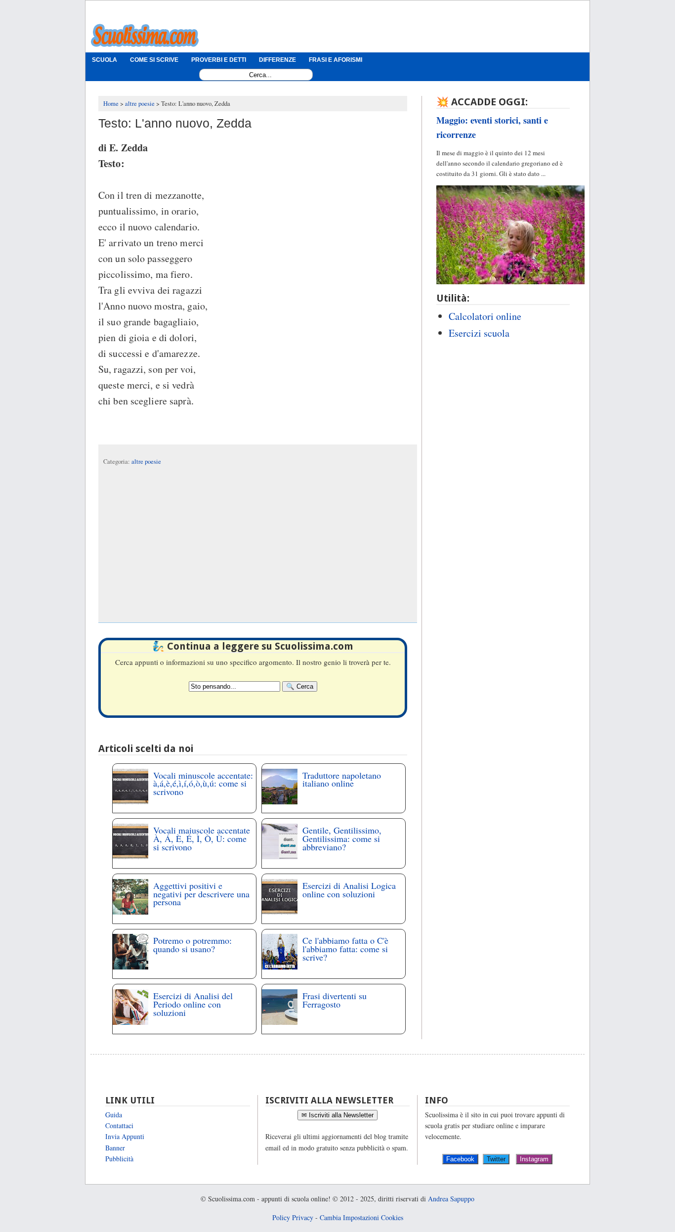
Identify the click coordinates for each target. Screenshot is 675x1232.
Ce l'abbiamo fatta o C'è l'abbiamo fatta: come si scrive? (345, 948)
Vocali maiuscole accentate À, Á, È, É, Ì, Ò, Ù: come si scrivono (201, 838)
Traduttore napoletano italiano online (341, 779)
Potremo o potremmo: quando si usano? (192, 944)
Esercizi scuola (479, 333)
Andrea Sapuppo (451, 1198)
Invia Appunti (124, 1136)
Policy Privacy (292, 1217)
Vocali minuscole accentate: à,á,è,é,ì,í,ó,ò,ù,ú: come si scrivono (203, 783)
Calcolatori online (485, 316)
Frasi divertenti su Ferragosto (334, 1000)
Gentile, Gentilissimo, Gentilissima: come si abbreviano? (341, 838)
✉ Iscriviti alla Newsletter (337, 1115)
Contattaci (119, 1125)
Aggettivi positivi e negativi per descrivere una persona (201, 894)
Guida (113, 1114)
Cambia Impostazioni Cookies (361, 1217)
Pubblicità (119, 1158)
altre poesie (146, 461)
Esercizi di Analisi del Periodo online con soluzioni (193, 1004)
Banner (115, 1147)
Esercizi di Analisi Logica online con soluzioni (349, 890)
